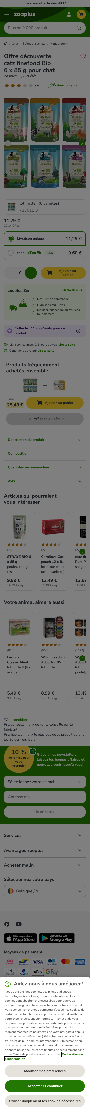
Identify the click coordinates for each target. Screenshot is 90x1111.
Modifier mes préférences (45, 1071)
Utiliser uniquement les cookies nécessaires (45, 1101)
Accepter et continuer (45, 1086)
